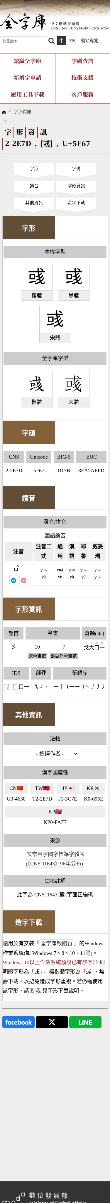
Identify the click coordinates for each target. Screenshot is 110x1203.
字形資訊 (22, 111)
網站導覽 (89, 40)
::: (2, 2)
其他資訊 (34, 202)
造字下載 (76, 202)
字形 (34, 168)
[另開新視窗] (18, 1021)
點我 (35, 991)
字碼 (76, 168)
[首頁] (54, 21)
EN (72, 40)
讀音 (34, 186)
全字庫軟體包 (56, 943)
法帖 (55, 739)
